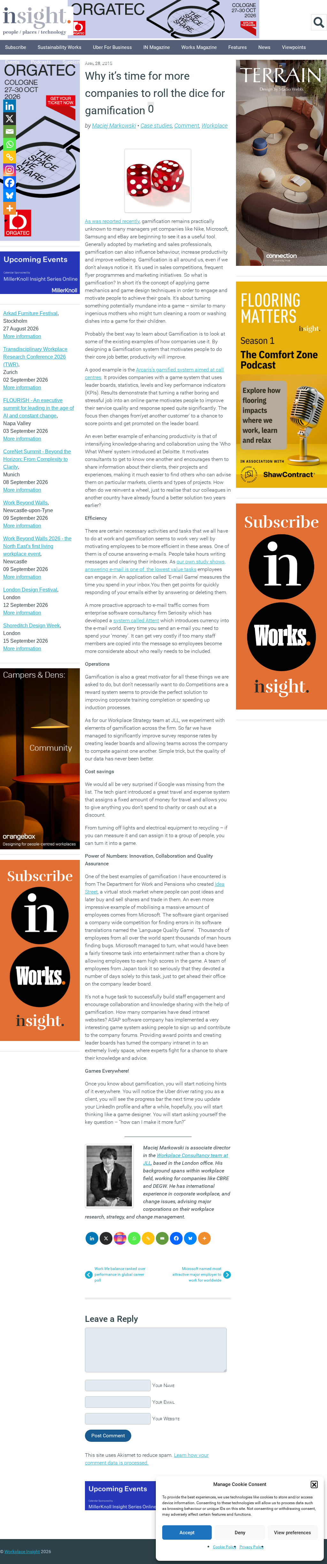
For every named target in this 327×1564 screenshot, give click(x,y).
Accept (186, 1533)
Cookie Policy (224, 1547)
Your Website (165, 1419)
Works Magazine (199, 47)
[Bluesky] (190, 1238)
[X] (106, 1238)
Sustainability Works (59, 47)
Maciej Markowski (114, 125)
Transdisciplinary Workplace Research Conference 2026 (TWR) (35, 356)
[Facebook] (176, 1238)
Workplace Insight (22, 1551)
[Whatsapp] (134, 1238)
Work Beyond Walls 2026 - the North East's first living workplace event (37, 546)
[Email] (162, 1238)
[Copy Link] (148, 1238)
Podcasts (41, 62)
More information (22, 336)
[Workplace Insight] (36, 20)
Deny (240, 1533)
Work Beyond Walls (25, 502)
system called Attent (136, 620)
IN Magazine (156, 47)
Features (237, 47)
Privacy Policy (252, 1547)
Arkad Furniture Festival (30, 313)
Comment (186, 125)
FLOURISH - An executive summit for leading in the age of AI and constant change (38, 408)
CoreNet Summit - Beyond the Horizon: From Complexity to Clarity (37, 459)
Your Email (163, 1402)
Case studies (156, 125)
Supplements (76, 62)
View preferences (292, 1533)
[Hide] (5, 220)
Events (12, 62)
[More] (204, 1238)
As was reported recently (112, 221)
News (264, 47)
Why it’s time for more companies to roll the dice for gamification (155, 93)
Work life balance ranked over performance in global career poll (120, 1274)
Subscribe (15, 47)
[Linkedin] (92, 1238)
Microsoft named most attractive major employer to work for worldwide (196, 1274)
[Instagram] (120, 1238)
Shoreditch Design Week (31, 625)
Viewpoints (294, 47)
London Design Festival (30, 589)
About (135, 62)
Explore (110, 62)
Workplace (215, 125)
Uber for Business (112, 47)
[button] (314, 1484)
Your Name (163, 1385)
